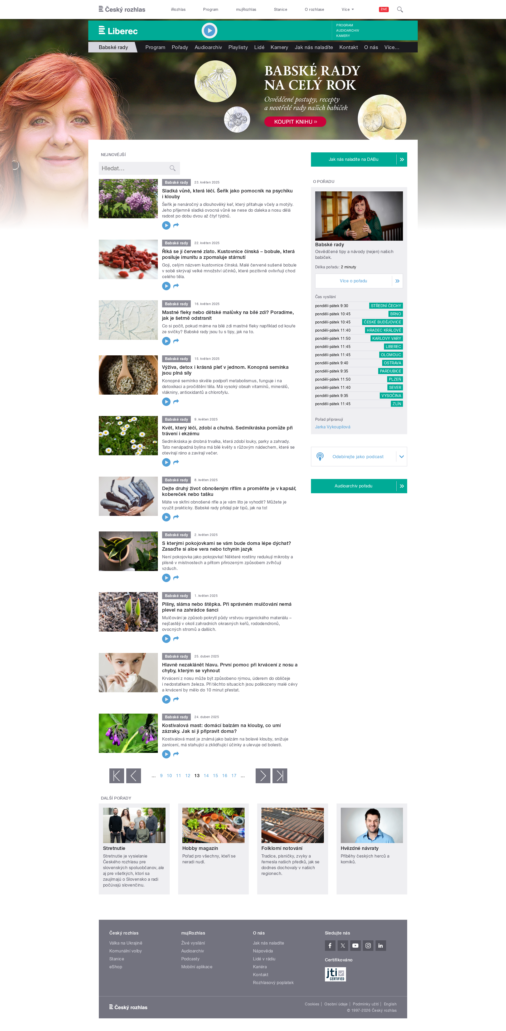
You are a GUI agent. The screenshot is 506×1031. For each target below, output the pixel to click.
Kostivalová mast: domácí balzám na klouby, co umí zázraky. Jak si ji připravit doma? (221, 728)
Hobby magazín (200, 848)
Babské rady (329, 244)
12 (187, 775)
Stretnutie (114, 848)
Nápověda (263, 950)
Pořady (180, 47)
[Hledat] (400, 9)
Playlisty (238, 47)
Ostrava (392, 363)
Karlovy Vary (386, 338)
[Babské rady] (253, 96)
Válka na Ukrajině (125, 943)
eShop (115, 966)
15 (215, 775)
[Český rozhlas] (122, 9)
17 (233, 775)
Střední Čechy (386, 306)
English (390, 1004)
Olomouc (391, 355)
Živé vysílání (193, 943)
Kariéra (260, 966)
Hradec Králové (384, 330)
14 (206, 775)
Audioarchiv (347, 30)
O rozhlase (314, 9)
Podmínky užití (366, 1004)
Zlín (397, 404)
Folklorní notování (282, 848)
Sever (395, 387)
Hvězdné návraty (360, 848)
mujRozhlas (246, 9)
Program (210, 9)
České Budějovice (382, 322)
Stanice (280, 9)
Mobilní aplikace (197, 966)
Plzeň (395, 379)
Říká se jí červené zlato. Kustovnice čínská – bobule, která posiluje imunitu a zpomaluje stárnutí (228, 254)
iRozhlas (178, 9)
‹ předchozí (133, 775)
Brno (395, 314)
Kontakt (348, 47)
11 (178, 775)
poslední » (280, 775)
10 (169, 775)
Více (392, 47)
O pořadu (324, 181)
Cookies (312, 1004)
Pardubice (390, 371)
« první (116, 775)
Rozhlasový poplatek (273, 982)
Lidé (259, 47)
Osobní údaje (336, 1004)
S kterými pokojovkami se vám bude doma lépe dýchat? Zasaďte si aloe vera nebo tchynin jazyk (226, 546)
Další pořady (116, 798)
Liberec (393, 347)
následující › (263, 775)
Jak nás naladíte (314, 47)
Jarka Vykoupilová (332, 426)
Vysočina (391, 396)
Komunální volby (125, 950)
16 (224, 775)
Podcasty (190, 958)
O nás (371, 47)
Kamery (343, 36)
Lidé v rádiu (264, 958)
